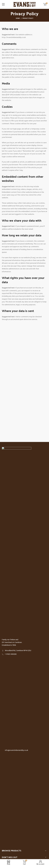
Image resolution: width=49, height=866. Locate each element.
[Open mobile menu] (3, 4)
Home (18, 18)
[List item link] (24, 654)
